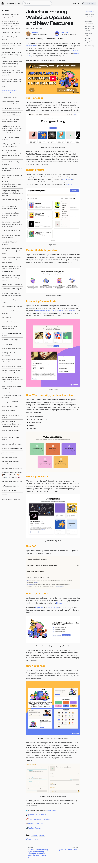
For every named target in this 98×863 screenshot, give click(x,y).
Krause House (67, 179)
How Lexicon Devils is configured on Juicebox (9, 207)
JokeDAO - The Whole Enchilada (12, 231)
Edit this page (33, 839)
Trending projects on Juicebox (39, 819)
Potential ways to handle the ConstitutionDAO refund (11, 372)
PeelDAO (76, 51)
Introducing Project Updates (11, 32)
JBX (19, 3)
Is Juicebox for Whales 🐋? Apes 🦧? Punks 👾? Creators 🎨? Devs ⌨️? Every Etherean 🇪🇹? (12, 475)
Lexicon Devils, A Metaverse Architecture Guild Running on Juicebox (11, 278)
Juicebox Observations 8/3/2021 (12, 444)
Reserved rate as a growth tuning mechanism (10, 327)
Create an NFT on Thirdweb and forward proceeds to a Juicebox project (12, 251)
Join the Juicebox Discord (37, 815)
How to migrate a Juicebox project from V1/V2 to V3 (10, 103)
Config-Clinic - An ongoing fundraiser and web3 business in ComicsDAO (12, 193)
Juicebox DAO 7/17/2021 (9, 490)
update (41, 835)
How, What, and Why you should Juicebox (89, 28)
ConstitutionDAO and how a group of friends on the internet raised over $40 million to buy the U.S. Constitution (12, 129)
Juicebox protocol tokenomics (11, 348)
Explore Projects (89, 14)
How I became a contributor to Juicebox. (12, 334)
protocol (34, 835)
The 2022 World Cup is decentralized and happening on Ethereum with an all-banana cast (12, 154)
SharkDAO (69, 184)
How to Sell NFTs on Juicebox (11, 108)
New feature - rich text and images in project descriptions (11, 16)
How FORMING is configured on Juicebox (12, 201)
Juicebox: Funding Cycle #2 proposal (10, 438)
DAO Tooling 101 (7, 344)
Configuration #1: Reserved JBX (12, 481)
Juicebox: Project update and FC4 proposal (12, 416)
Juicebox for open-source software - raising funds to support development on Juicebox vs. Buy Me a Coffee (11, 24)
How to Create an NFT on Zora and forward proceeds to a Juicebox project (11, 260)
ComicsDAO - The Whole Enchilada (9, 243)
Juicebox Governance (8, 453)
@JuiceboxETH (53, 810)
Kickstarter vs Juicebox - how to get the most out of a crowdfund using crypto (12, 72)
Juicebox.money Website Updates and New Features (10, 92)
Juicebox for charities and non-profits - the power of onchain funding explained (12, 46)
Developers (11, 3)
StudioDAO (72, 311)
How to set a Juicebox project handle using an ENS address (11, 114)
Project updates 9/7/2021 (10, 406)
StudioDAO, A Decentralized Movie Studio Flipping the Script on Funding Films (12, 224)
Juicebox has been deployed (11, 499)
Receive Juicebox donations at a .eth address (12, 176)
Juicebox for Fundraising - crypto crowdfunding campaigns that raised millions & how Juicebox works (12, 82)
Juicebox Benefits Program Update (10, 301)
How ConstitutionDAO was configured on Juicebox (10, 120)
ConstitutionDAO (41, 311)
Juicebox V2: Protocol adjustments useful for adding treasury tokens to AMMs (11, 424)
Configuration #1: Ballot (9, 457)
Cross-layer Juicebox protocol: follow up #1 (11, 361)
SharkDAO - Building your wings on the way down (12, 169)
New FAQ (87, 38)
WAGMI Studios (53, 607)
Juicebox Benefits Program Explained (10, 312)
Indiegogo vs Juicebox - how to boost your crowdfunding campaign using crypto (12, 64)
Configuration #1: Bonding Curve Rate (10, 463)
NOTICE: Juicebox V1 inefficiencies (8, 354)
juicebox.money (31, 46)
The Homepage (89, 11)
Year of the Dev (6, 317)
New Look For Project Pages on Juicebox (12, 38)
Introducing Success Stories (89, 22)
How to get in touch (88, 42)
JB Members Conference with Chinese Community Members (11, 294)
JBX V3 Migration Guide (9, 97)
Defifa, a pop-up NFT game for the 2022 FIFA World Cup (11, 145)
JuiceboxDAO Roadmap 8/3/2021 (12, 448)
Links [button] (73, 3)
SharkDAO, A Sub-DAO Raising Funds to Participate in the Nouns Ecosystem (11, 269)
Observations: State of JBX (10, 340)
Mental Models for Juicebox (90, 18)
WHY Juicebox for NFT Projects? (12, 289)
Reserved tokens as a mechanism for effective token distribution (11, 395)
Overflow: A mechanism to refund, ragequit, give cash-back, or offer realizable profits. (12, 379)
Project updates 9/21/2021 (10, 402)
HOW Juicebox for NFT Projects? (12, 284)
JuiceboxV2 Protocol (8, 411)
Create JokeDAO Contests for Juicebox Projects (11, 236)
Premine (4, 495)
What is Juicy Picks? (88, 34)
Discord (59, 603)
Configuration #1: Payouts (10, 486)
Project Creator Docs (35, 824)
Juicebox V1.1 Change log (10, 322)
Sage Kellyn (39, 607)
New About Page (89, 46)
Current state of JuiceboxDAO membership (11, 387)
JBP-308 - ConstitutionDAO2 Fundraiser (10, 138)
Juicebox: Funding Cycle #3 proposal (10, 432)
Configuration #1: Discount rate (12, 468)
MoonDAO (52, 311)
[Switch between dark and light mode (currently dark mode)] (78, 3)
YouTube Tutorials (34, 828)
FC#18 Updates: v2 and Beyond (12, 306)
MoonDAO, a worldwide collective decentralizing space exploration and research (11, 184)
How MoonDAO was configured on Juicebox (12, 163)
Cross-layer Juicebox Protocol (11, 366)
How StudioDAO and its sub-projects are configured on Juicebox (11, 215)
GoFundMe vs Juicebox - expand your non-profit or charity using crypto (12, 55)
